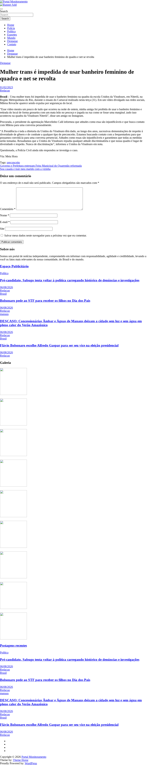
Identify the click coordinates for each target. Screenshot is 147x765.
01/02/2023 (6, 87)
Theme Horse (20, 760)
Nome (4, 215)
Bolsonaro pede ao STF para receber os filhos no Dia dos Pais (45, 300)
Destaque (12, 41)
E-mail (5, 222)
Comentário (7, 209)
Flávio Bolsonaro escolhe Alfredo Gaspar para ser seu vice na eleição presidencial (59, 345)
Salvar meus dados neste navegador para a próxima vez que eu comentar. (45, 235)
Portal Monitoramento (34, 756)
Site (2, 228)
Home (10, 24)
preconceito (13, 162)
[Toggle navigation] (1, 9)
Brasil (3, 293)
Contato (11, 44)
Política (11, 31)
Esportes (12, 34)
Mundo (11, 37)
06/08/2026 (6, 287)
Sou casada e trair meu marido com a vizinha (25, 168)
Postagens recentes (13, 645)
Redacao (5, 90)
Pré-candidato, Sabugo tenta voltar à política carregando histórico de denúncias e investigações (69, 280)
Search (4, 11)
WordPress (31, 763)
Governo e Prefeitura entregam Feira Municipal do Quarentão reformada (41, 165)
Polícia (11, 28)
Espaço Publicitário (14, 266)
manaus (4, 314)
